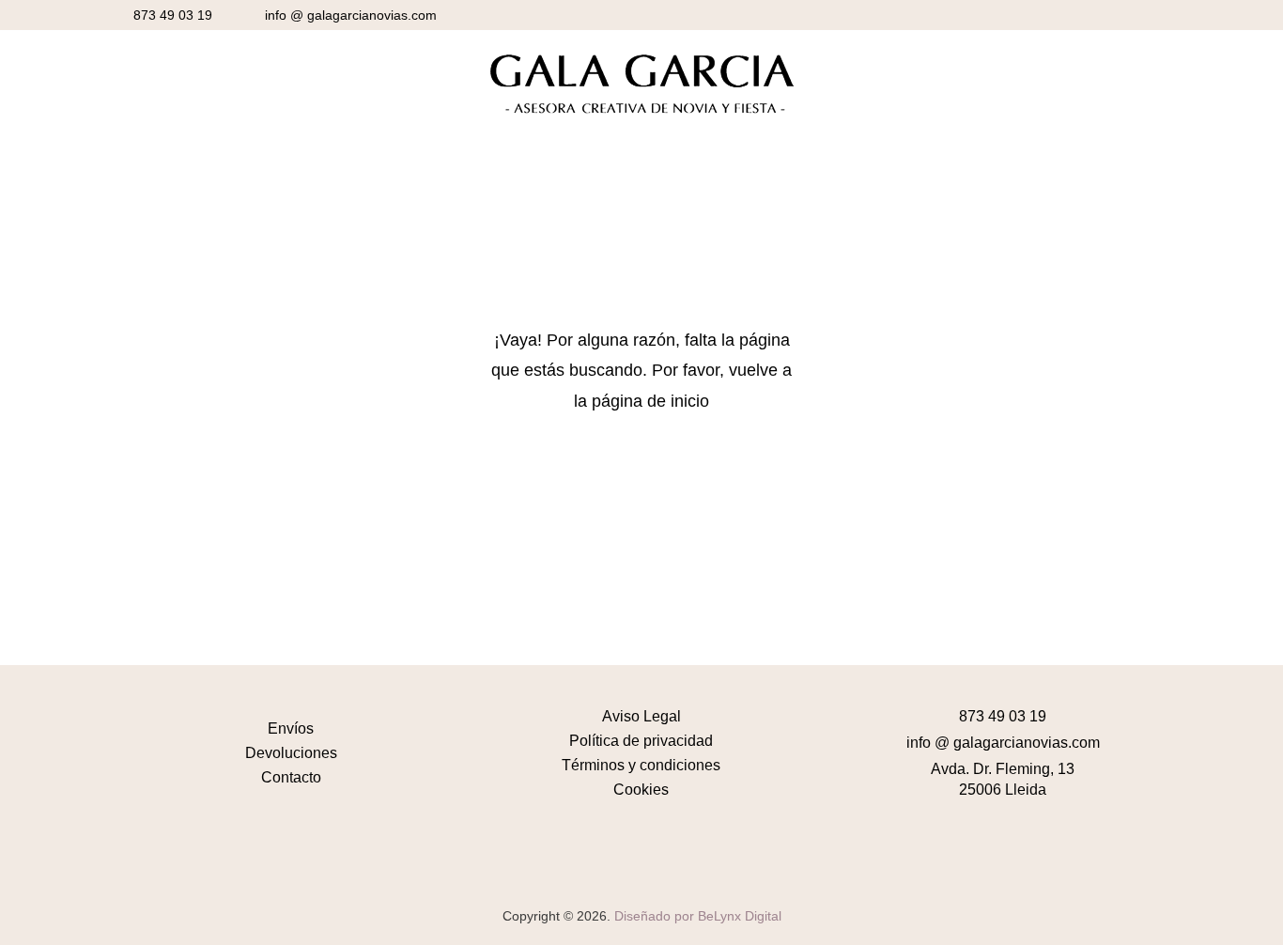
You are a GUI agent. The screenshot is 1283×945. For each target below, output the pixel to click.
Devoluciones (291, 753)
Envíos (291, 728)
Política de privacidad (641, 741)
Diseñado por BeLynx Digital (697, 915)
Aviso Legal (641, 716)
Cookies (641, 790)
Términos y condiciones (641, 765)
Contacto (291, 777)
